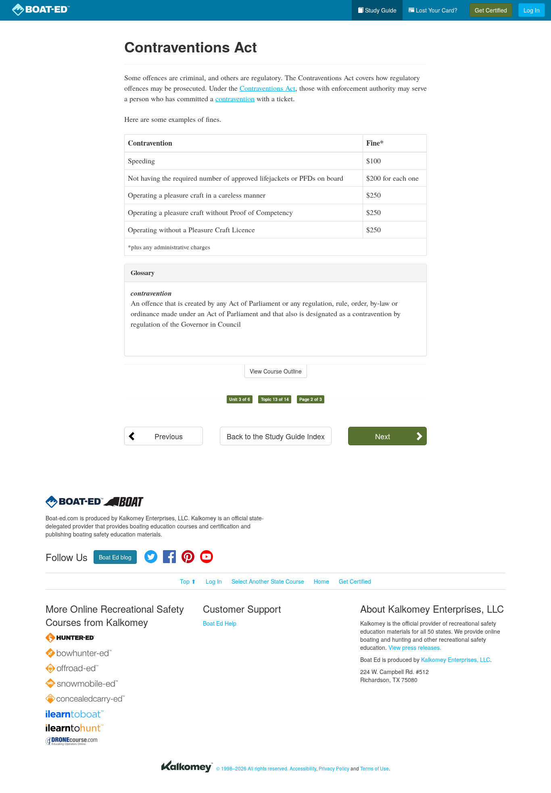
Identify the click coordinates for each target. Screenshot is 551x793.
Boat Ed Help (219, 623)
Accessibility (303, 768)
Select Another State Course (268, 581)
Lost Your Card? (435, 10)
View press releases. (414, 647)
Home (321, 581)
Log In (532, 10)
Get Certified (491, 10)
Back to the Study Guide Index (276, 436)
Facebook (169, 556)
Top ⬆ (188, 581)
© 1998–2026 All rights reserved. (252, 768)
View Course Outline (276, 371)
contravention (235, 98)
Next (382, 436)
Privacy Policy (334, 768)
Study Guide (380, 10)
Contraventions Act (267, 88)
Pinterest (188, 556)
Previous (168, 436)
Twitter (150, 556)
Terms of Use (374, 768)
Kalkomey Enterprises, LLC (455, 659)
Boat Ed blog (115, 557)
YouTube (206, 556)
